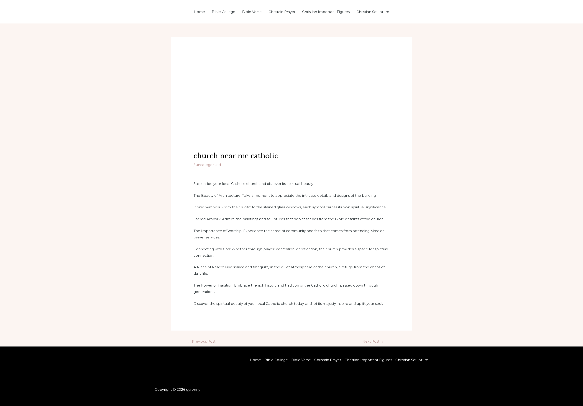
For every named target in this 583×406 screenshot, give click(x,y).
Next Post (373, 341)
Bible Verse (252, 12)
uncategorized (208, 165)
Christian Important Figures (326, 12)
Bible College (223, 12)
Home (199, 12)
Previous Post (201, 341)
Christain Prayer (281, 12)
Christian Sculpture (372, 12)
